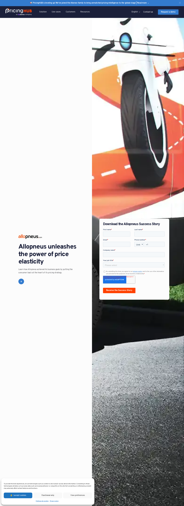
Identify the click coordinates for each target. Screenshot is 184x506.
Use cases (56, 12)
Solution (43, 12)
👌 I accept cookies (18, 495)
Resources (85, 12)
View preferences (77, 495)
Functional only (48, 495)
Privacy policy (54, 501)
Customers (70, 12)
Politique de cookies (42, 501)
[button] (179, 2)
